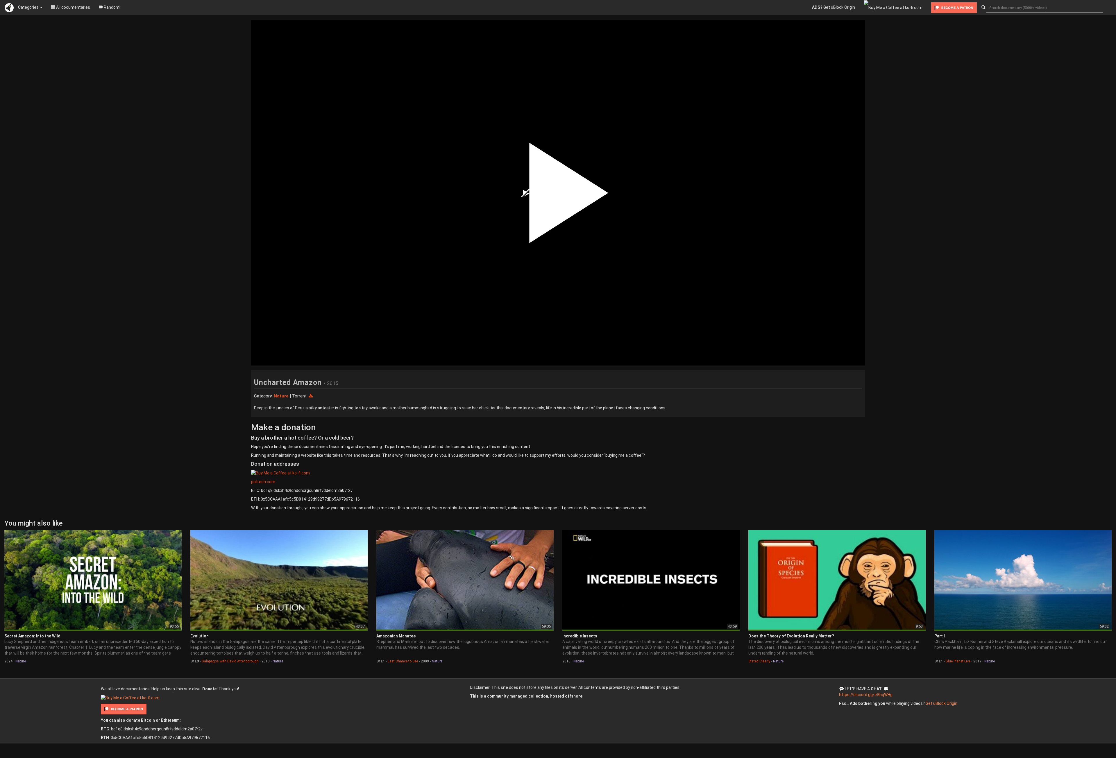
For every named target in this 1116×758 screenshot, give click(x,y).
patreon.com (263, 481)
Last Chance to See (403, 661)
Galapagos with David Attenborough (230, 661)
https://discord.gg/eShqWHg (866, 694)
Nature (20, 661)
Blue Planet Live (958, 661)
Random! (111, 7)
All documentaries (72, 7)
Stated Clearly (759, 661)
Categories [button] (29, 7)
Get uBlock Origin (833, 7)
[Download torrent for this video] (311, 396)
